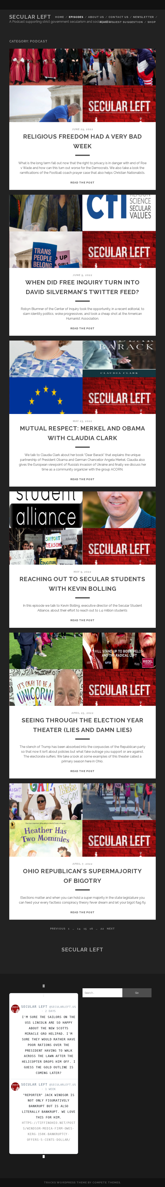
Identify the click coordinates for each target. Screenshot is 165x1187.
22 (102, 928)
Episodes (76, 17)
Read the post (82, 182)
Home (59, 17)
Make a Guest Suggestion (121, 22)
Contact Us (118, 17)
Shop (151, 22)
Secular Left (30, 17)
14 (79, 928)
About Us (96, 17)
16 (91, 928)
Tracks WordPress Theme (65, 1182)
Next (111, 928)
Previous (57, 928)
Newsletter (143, 17)
